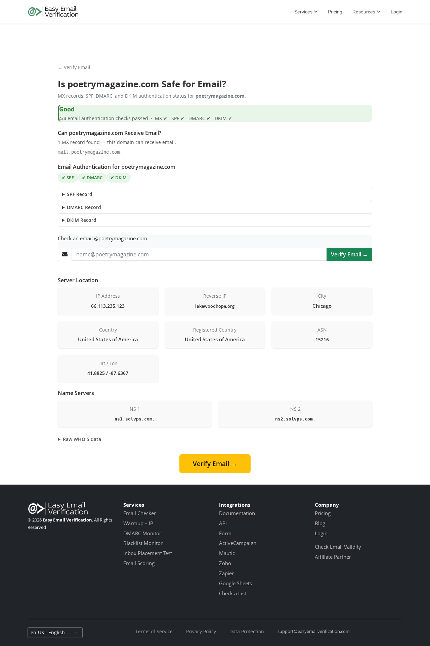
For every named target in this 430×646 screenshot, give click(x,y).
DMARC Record (84, 207)
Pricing (335, 11)
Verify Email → (349, 254)
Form (225, 533)
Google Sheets (235, 583)
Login (396, 11)
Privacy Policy (201, 631)
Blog (320, 523)
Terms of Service (154, 631)
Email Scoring (139, 563)
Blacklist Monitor (143, 543)
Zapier (226, 573)
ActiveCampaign (237, 543)
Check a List (232, 593)
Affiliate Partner (333, 556)
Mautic (227, 553)
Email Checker (139, 513)
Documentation (237, 513)
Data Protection (246, 631)
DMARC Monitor (142, 533)
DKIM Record (81, 220)
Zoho (225, 563)
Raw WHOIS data (82, 439)
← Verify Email (74, 67)
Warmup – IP (138, 523)
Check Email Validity (338, 546)
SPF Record (79, 194)
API (223, 523)
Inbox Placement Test (147, 553)
